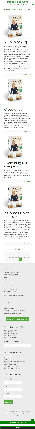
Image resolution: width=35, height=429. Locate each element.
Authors (20, 9)
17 (14, 260)
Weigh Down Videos (9, 306)
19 (20, 260)
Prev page (18, 249)
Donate (6, 277)
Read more (28, 74)
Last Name (7, 386)
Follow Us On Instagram (10, 332)
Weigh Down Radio (9, 308)
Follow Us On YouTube (10, 337)
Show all (30, 9)
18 (17, 260)
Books (5, 359)
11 (13, 257)
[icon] (17, 415)
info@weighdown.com (10, 291)
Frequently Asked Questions (11, 276)
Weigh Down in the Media (11, 274)
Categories (6, 9)
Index (22, 295)
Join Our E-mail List (9, 312)
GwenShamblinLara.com (10, 356)
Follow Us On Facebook (10, 330)
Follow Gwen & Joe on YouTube (12, 368)
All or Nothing (15, 42)
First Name (7, 379)
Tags (12, 9)
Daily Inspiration (8, 357)
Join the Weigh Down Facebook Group (14, 310)
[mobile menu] (32, 3)
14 (22, 257)
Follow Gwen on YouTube (11, 366)
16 (28, 257)
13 (19, 257)
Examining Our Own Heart (16, 165)
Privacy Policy (8, 295)
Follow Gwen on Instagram (11, 363)
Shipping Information (9, 281)
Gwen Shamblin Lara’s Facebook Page (14, 361)
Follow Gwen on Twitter (10, 364)
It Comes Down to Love (17, 215)
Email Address (8, 393)
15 (25, 257)
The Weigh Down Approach (11, 272)
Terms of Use (16, 295)
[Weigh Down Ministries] (17, 2)
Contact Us (7, 279)
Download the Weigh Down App (13, 313)
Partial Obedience (13, 108)
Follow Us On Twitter (10, 335)
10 (10, 257)
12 (16, 257)
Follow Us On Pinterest (10, 333)
